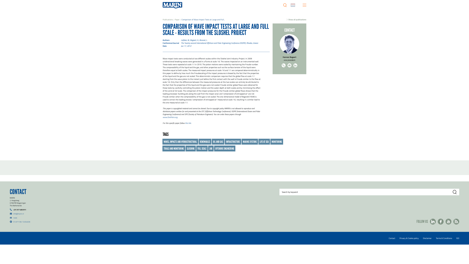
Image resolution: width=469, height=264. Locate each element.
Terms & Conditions (444, 238)
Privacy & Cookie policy (409, 238)
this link (188, 123)
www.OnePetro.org (170, 117)
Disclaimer (427, 238)
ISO (457, 238)
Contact (392, 238)
